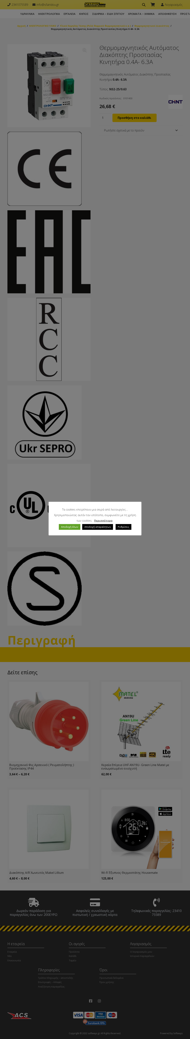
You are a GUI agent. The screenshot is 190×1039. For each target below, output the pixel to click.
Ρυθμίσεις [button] (123, 526)
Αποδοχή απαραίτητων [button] (97, 526)
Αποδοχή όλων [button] (69, 526)
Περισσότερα (103, 520)
